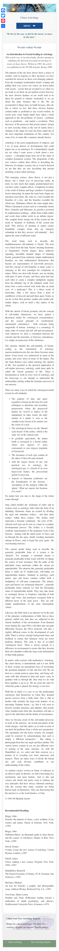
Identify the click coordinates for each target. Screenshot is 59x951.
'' (29, 35)
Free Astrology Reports (41, 942)
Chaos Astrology (15, 942)
